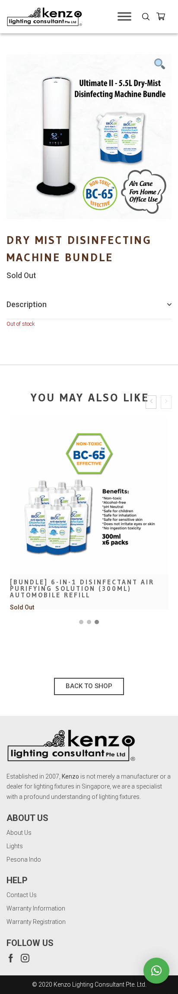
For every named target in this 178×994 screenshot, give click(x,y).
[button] (81, 622)
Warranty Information (35, 908)
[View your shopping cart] (164, 18)
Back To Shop (89, 686)
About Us (19, 832)
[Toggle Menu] (124, 17)
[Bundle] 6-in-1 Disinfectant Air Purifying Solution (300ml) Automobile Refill (82, 588)
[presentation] (151, 402)
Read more (89, 544)
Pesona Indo (23, 859)
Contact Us (21, 894)
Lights (14, 846)
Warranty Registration (36, 921)
